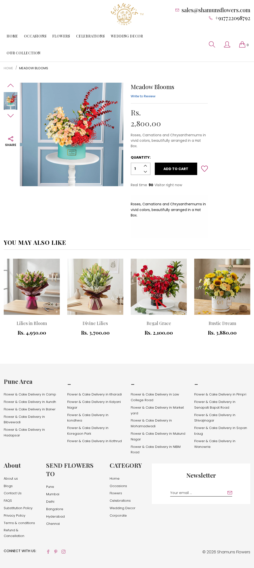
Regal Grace (159, 323)
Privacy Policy (14, 515)
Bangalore (54, 509)
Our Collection (24, 53)
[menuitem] (12, 36)
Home (12, 36)
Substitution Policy (18, 508)
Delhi (50, 501)
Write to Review (143, 96)
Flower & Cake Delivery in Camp (30, 394)
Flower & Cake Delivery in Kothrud (94, 441)
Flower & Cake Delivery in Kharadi (94, 394)
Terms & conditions (19, 523)
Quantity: (141, 157)
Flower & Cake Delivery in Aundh (30, 401)
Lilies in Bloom (32, 323)
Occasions (35, 36)
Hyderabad (55, 516)
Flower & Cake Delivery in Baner (30, 409)
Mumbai (52, 494)
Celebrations (90, 36)
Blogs (8, 486)
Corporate (118, 515)
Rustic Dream (222, 323)
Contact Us (13, 493)
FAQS (8, 500)
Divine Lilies (95, 323)
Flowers (61, 36)
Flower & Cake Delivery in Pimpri (220, 394)
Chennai (53, 523)
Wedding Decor (127, 36)
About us (11, 478)
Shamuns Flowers (233, 552)
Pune (50, 486)
